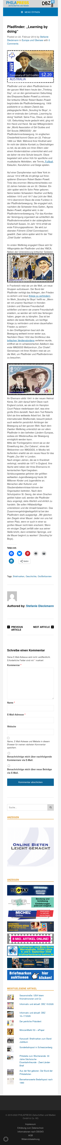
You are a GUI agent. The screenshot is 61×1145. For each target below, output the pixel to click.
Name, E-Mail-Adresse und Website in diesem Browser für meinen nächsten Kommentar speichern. (28, 744)
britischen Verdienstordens (20, 340)
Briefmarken (18, 576)
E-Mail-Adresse (16, 714)
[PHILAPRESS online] (30, 4)
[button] (6, 1139)
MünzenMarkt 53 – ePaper (32, 1029)
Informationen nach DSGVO (31, 1131)
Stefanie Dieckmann (40, 606)
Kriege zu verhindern (39, 295)
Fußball (48, 161)
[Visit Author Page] (12, 596)
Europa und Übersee (32, 40)
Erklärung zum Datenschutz (30, 1127)
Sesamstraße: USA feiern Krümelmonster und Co (32, 997)
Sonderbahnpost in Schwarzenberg (36, 1047)
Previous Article (17, 628)
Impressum (30, 1124)
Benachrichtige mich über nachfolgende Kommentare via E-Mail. (29, 758)
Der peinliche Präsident (30, 1021)
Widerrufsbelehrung (30, 1139)
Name (11, 702)
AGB (30, 1135)
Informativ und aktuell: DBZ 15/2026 (37, 1004)
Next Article (41, 627)
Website (11, 726)
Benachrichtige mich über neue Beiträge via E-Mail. (29, 771)
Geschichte (31, 576)
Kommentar (14, 665)
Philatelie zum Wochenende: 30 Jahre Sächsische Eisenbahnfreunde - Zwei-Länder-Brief (35, 1060)
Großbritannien (45, 576)
